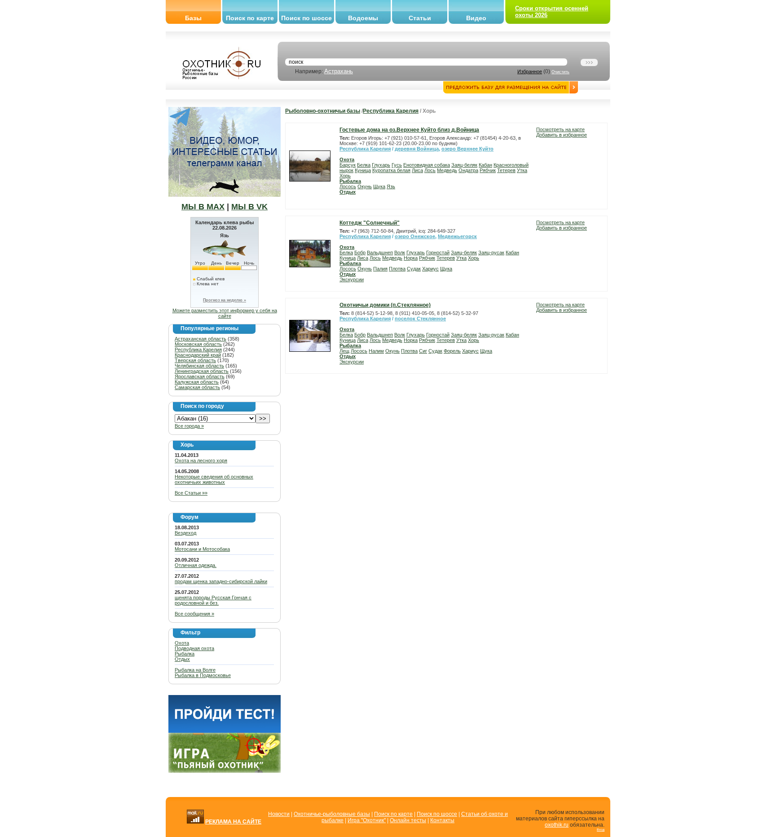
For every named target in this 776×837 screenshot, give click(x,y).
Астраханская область (200, 338)
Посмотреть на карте (560, 129)
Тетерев (506, 170)
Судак (414, 268)
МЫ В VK (249, 206)
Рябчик (488, 170)
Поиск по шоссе (306, 18)
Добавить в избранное (561, 134)
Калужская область (197, 382)
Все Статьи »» (191, 493)
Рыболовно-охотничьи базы (322, 111)
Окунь (364, 186)
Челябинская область (199, 365)
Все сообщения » (194, 613)
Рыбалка (184, 653)
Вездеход (185, 533)
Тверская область (195, 360)
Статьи (420, 18)
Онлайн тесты (408, 820)
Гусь (397, 165)
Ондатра (468, 170)
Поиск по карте (250, 18)
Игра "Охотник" (367, 820)
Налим (376, 351)
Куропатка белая (391, 170)
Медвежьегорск (457, 236)
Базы (193, 18)
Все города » (189, 426)
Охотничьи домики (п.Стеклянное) (385, 305)
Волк (399, 252)
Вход (600, 829)
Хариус (430, 268)
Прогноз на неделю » (224, 300)
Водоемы (363, 18)
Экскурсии (352, 279)
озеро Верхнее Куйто (467, 148)
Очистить (560, 72)
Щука (379, 186)
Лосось (348, 186)
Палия (380, 268)
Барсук (348, 165)
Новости (279, 814)
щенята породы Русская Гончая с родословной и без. (213, 600)
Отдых (182, 659)
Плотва (397, 268)
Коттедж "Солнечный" (370, 223)
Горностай (438, 252)
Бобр (360, 252)
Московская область (198, 344)
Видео (476, 18)
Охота (182, 643)
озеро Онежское (415, 236)
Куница (363, 170)
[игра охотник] (224, 771)
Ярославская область (200, 376)
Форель (452, 351)
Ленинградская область (202, 371)
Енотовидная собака (426, 165)
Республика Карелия (198, 349)
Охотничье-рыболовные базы (332, 814)
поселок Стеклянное (420, 318)
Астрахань (338, 71)
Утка (522, 170)
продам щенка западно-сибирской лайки (221, 581)
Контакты (442, 820)
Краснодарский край (198, 355)
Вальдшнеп (380, 252)
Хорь (345, 175)
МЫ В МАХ (203, 206)
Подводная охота (194, 648)
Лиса (417, 170)
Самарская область (197, 387)
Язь (391, 186)
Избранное (529, 71)
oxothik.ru (557, 825)
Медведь (447, 170)
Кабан (485, 165)
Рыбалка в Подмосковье (203, 675)
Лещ (344, 351)
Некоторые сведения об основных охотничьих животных (214, 479)
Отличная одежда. (195, 565)
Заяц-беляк (464, 165)
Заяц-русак (491, 252)
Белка (363, 165)
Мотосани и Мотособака (202, 549)
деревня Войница (417, 148)
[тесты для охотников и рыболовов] (224, 731)
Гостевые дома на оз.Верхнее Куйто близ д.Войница (409, 130)
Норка (411, 258)
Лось (430, 170)
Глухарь (381, 165)
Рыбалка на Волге (195, 670)
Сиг (423, 351)
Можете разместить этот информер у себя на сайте (224, 313)
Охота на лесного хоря (201, 460)
